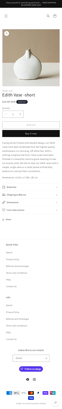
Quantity (6, 108)
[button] (6, 16)
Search (9, 252)
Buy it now (31, 133)
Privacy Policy (12, 259)
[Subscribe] (46, 358)
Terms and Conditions (16, 273)
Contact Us (11, 286)
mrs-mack (26, 403)
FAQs (8, 279)
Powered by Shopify (38, 403)
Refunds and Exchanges (17, 266)
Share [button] (8, 219)
